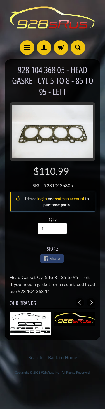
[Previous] (80, 302)
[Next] (91, 302)
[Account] (44, 47)
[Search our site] (78, 47)
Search (35, 357)
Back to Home (62, 357)
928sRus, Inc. (50, 372)
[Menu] (27, 47)
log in (42, 198)
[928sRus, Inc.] (52, 20)
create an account (68, 198)
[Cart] (61, 47)
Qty (53, 219)
